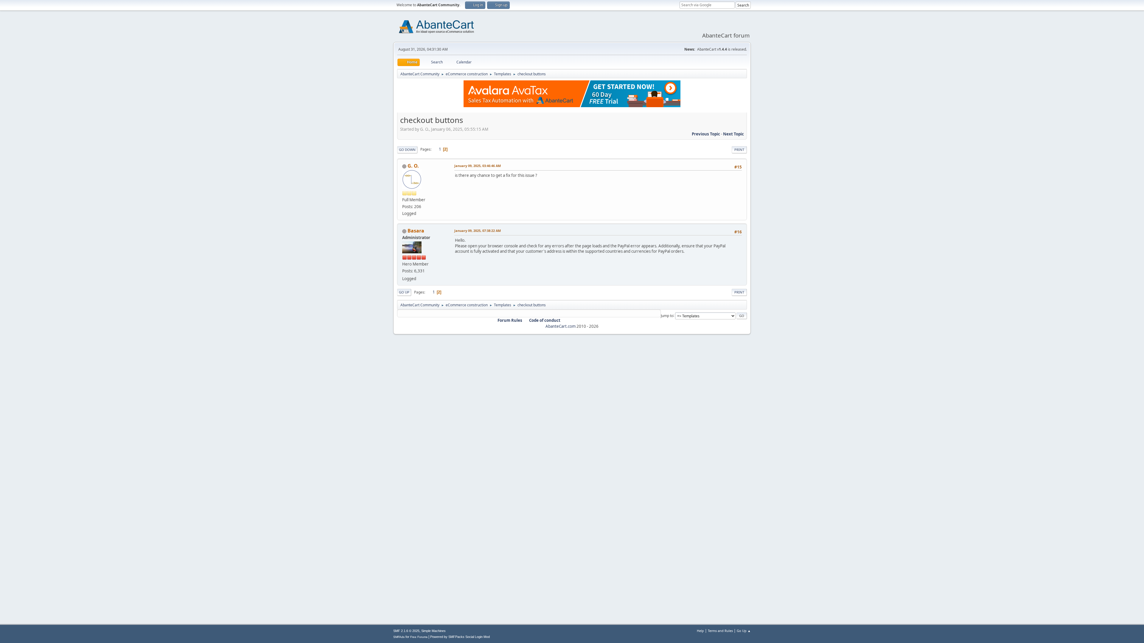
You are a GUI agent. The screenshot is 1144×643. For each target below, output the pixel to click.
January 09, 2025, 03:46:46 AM (477, 165)
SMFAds (399, 637)
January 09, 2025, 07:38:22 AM (477, 230)
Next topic (733, 134)
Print (739, 149)
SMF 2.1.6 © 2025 (406, 631)
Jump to (667, 315)
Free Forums (419, 637)
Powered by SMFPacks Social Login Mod (460, 637)
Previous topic (706, 134)
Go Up (404, 292)
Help (700, 630)
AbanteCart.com (560, 326)
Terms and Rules (720, 630)
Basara (416, 230)
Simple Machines (433, 631)
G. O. (413, 166)
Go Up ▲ (744, 630)
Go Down (407, 149)
